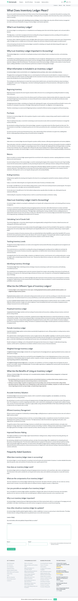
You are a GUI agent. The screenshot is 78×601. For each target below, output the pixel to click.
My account (68, 5)
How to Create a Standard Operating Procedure (29, 575)
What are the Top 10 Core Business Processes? (29, 578)
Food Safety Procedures (45, 581)
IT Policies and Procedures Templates (45, 569)
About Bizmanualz (10, 563)
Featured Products (10, 568)
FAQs (8, 575)
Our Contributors (10, 566)
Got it (55, 599)
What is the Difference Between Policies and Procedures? (30, 572)
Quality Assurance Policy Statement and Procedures (45, 574)
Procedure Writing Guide (45, 586)
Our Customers (10, 565)
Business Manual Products (12, 570)
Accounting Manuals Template (46, 563)
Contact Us (9, 580)
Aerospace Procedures (44, 579)
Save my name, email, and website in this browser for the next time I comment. (61, 544)
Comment (9, 523)
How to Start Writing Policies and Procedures (30, 587)
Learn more (49, 599)
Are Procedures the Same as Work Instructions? (30, 581)
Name (8, 541)
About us (60, 5)
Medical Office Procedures (45, 576)
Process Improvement (11, 578)
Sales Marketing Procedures (45, 571)
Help (64, 5)
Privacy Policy (9, 573)
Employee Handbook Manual (46, 578)
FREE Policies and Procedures (13, 572)
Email (29, 541)
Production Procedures (44, 585)
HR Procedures (43, 566)
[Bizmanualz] (11, 2)
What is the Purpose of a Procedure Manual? (29, 569)
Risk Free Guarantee (11, 577)
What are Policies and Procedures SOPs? (31, 565)
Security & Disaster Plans (45, 583)
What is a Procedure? (28, 563)
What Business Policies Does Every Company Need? (30, 584)
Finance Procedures (44, 565)
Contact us (56, 5)
